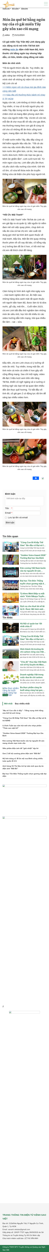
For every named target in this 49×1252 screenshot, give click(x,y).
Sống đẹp (24, 9)
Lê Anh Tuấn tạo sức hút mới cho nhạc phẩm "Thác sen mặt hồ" (22, 727)
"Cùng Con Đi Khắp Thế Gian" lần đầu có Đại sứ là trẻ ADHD (24, 719)
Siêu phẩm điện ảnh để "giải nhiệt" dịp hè (20, 748)
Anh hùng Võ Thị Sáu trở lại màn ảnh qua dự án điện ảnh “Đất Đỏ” (23, 767)
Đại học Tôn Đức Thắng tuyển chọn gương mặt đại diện (24, 775)
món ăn (14, 49)
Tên (7, 508)
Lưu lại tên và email (18, 517)
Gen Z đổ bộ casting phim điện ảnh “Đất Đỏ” (22, 753)
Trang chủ (6, 9)
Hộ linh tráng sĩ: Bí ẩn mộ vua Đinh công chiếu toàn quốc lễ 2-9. (23, 759)
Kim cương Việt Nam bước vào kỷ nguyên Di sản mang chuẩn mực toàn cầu (23, 742)
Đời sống (15, 9)
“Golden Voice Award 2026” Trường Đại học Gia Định (23, 734)
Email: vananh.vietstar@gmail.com (16, 1229)
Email (8, 513)
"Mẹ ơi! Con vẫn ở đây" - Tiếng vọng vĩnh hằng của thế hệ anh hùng (23, 711)
